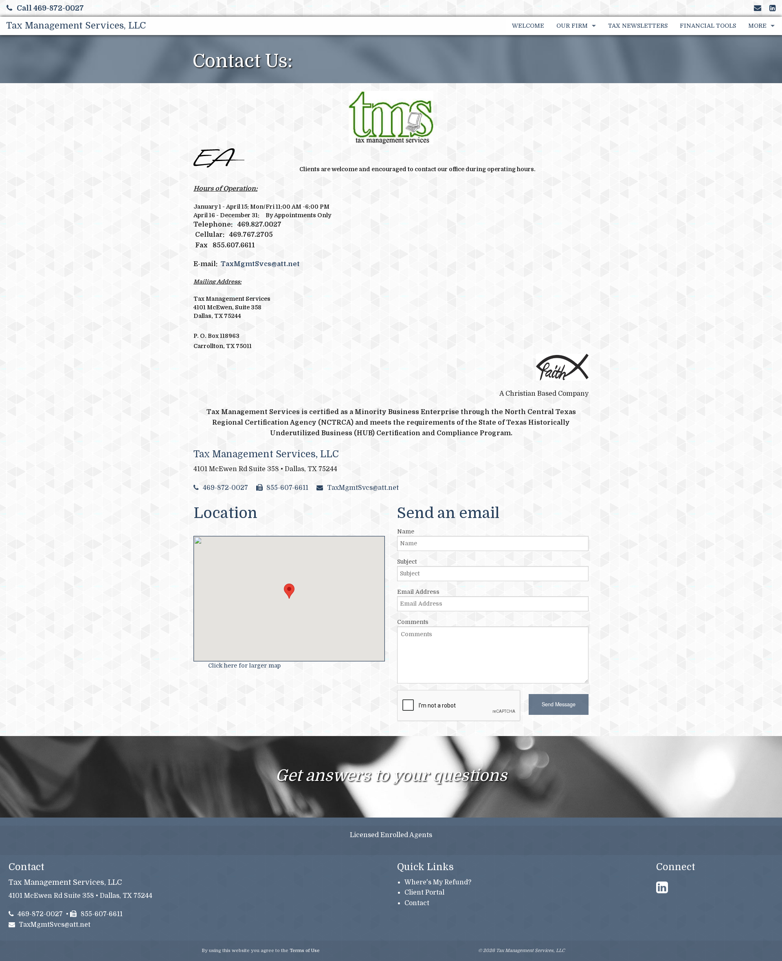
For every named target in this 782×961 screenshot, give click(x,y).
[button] (559, 704)
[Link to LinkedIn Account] (772, 8)
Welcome (528, 25)
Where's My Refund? (437, 882)
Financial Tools (708, 25)
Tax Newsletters (638, 25)
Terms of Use (305, 950)
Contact (416, 903)
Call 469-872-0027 (50, 8)
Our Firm (572, 25)
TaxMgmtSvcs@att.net (260, 264)
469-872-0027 (225, 488)
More (757, 25)
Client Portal (424, 892)
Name (405, 531)
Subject (407, 561)
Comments (412, 622)
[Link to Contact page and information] (757, 8)
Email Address (418, 592)
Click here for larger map (244, 665)
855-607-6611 (287, 488)
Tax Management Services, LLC (76, 25)
